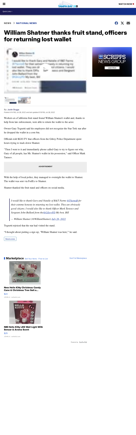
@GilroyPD (49, 212)
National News (26, 23)
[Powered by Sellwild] (83, 342)
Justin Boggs (13, 109)
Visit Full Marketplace (78, 258)
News (7, 23)
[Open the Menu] (4, 4)
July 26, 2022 (59, 219)
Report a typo (10, 239)
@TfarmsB (72, 200)
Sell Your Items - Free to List (36, 259)
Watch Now (126, 4)
